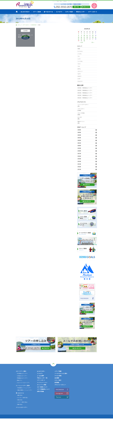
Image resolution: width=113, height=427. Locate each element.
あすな (79, 68)
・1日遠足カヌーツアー (21, 375)
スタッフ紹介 (58, 380)
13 (92, 35)
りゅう (79, 63)
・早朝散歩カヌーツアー (22, 378)
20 (92, 37)
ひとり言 (80, 117)
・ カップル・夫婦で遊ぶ (22, 397)
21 (95, 37)
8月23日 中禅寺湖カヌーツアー (85, 95)
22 (78, 39)
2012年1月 (33, 25)
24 (84, 39)
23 (81, 39)
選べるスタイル (20, 393)
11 (87, 35)
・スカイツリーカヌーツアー (23, 382)
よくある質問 (40, 375)
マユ (79, 56)
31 (84, 40)
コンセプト (40, 373)
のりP (79, 78)
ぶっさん (80, 53)
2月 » (92, 42)
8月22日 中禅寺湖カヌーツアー (85, 97)
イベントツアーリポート (83, 104)
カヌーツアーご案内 (21, 371)
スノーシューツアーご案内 (23, 385)
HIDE (79, 48)
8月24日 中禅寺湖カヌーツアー (85, 92)
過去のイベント (81, 121)
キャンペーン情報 (41, 384)
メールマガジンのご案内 (61, 373)
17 (84, 37)
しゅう (79, 58)
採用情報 (57, 382)
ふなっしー (80, 71)
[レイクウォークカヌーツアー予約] (87, 314)
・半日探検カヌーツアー (22, 373)
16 (81, 37)
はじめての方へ (41, 371)
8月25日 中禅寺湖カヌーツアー (85, 88)
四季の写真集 (40, 391)
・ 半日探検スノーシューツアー (23, 387)
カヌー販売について (42, 387)
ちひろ (79, 73)
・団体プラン (19, 380)
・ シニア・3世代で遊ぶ (21, 402)
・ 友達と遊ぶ (19, 399)
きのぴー (80, 76)
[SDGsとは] (87, 259)
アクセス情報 (58, 375)
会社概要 (57, 378)
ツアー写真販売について (43, 389)
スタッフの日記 (81, 113)
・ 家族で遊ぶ (19, 395)
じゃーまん (80, 61)
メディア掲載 (58, 371)
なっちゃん (80, 51)
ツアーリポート (81, 108)
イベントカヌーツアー (21, 407)
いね (79, 66)
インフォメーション (42, 382)
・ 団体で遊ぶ (19, 404)
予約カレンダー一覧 (42, 378)
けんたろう (80, 81)
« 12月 (81, 42)
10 (84, 35)
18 (87, 37)
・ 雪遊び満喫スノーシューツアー (24, 390)
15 (78, 37)
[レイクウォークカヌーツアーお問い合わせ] (87, 328)
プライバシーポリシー (60, 384)
